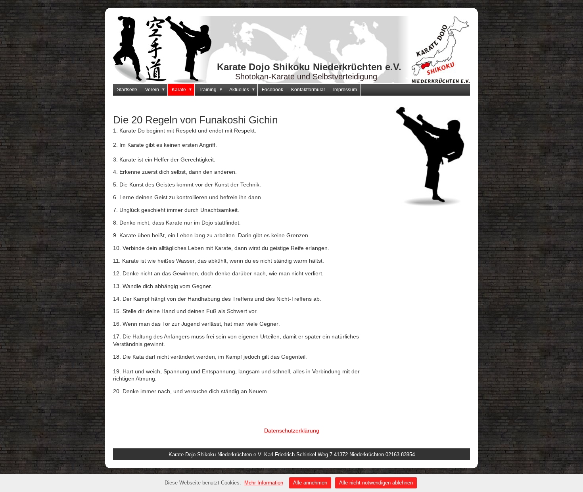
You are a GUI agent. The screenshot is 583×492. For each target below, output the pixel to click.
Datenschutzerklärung (291, 430)
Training (211, 89)
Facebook (272, 89)
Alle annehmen (310, 483)
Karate (182, 89)
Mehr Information (263, 483)
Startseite (127, 89)
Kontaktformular (308, 89)
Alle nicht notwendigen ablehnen (376, 483)
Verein (155, 89)
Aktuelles (242, 89)
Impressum (345, 89)
